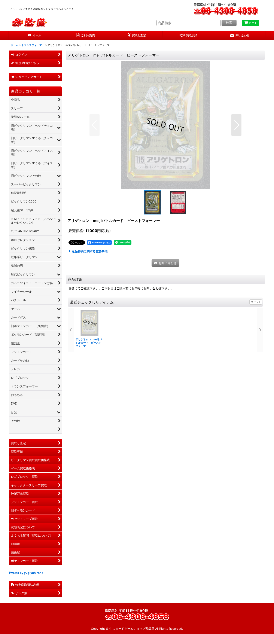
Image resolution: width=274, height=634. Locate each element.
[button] (94, 125)
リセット (256, 302)
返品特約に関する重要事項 (90, 251)
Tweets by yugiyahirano (26, 572)
